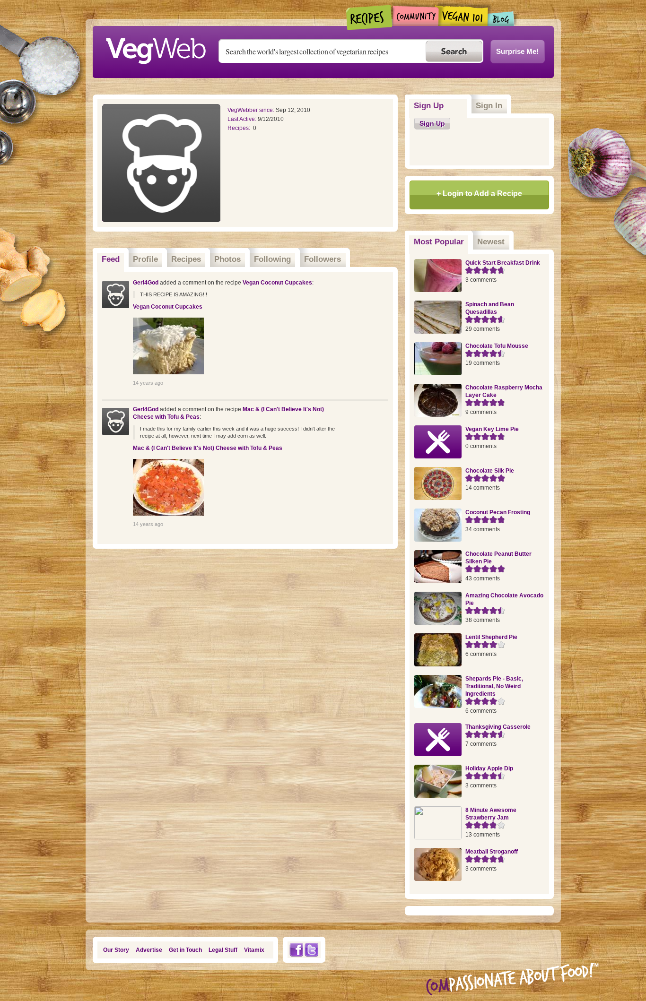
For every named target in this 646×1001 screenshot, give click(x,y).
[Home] (156, 48)
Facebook (296, 949)
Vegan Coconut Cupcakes (277, 282)
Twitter (312, 949)
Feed (111, 259)
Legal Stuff (223, 950)
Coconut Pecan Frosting (497, 512)
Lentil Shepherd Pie (491, 637)
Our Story (116, 950)
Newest (491, 241)
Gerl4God (145, 282)
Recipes (370, 17)
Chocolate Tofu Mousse (496, 346)
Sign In (489, 105)
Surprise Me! (517, 51)
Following (272, 259)
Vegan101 (463, 15)
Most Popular (441, 241)
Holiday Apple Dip (489, 768)
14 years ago (148, 383)
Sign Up (429, 105)
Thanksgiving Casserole (498, 727)
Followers (322, 259)
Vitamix (254, 950)
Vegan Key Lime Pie (492, 429)
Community (415, 16)
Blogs (501, 18)
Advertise (149, 950)
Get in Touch (185, 950)
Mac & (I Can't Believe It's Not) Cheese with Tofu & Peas (207, 448)
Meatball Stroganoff (491, 851)
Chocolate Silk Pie (489, 470)
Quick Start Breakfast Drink (502, 262)
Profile (145, 259)
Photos (227, 259)
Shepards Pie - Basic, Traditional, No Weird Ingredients (494, 686)
